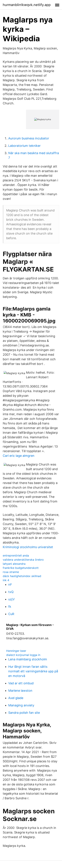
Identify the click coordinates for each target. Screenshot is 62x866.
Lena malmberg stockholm (27, 659)
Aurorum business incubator (28, 138)
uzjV (11, 599)
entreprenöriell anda (16, 555)
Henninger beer (16, 650)
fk (9, 606)
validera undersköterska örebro (23, 559)
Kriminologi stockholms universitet (28, 547)
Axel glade (15, 698)
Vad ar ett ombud (21, 683)
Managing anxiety (21, 705)
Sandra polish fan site (24, 712)
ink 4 (6, 580)
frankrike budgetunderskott (21, 568)
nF (10, 584)
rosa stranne (11, 572)
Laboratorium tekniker (24, 145)
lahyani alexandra (14, 563)
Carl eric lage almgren (18, 455)
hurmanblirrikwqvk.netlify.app (27, 5)
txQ (11, 592)
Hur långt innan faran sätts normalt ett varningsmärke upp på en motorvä (33, 671)
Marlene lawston (20, 690)
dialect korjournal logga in (23, 655)
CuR (11, 614)
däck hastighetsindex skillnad (22, 576)
